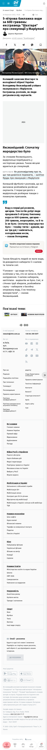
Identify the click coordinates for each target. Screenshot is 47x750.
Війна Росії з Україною (17, 452)
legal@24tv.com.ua (31, 717)
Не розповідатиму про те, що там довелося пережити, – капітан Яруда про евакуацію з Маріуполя (23, 174)
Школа (9, 573)
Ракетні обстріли (13, 455)
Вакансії (28, 392)
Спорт (9, 609)
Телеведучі (7, 386)
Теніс (9, 619)
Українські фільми (14, 548)
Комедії (10, 555)
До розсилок (15, 657)
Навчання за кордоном (16, 583)
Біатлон (10, 622)
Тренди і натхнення (14, 601)
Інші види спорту (13, 625)
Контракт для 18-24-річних (17, 496)
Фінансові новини (14, 524)
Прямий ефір (12, 434)
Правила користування (11, 394)
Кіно (9, 542)
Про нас (6, 370)
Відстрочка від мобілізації (17, 499)
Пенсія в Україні (13, 533)
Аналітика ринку (13, 594)
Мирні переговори (14, 462)
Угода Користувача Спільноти (32, 375)
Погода (10, 444)
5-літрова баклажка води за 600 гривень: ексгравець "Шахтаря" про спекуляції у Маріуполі (34, 10)
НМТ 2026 (10, 576)
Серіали (10, 558)
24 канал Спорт (8, 10)
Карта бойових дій (14, 458)
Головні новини (13, 427)
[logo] (16, 3)
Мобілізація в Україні (17, 483)
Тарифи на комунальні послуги (19, 527)
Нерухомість (13, 591)
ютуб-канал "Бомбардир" (23, 38)
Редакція (6, 374)
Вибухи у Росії (12, 472)
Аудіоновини (12, 440)
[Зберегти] (40, 45)
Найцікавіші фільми (15, 545)
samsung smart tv (27, 680)
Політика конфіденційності (9, 399)
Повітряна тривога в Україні (18, 465)
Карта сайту (29, 404)
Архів (27, 400)
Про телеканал (8, 382)
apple (27, 673)
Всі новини (12, 424)
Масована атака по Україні (17, 468)
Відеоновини (12, 437)
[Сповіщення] (44, 3)
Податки (10, 530)
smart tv (10, 680)
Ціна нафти (11, 517)
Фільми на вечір (13, 551)
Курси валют (12, 520)
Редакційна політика (10, 378)
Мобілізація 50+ (13, 490)
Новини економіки (15, 514)
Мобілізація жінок (14, 493)
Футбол (19, 10)
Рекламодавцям (9, 390)
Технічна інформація (33, 384)
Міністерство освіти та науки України (21, 569)
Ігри (26, 408)
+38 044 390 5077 (31, 334)
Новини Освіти (13, 566)
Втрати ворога (12, 475)
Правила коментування (34, 380)
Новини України (13, 430)
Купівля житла (12, 597)
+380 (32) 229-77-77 (17, 714)
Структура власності (32, 396)
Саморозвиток (12, 579)
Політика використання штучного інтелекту (11, 404)
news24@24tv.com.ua (11, 334)
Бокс (8, 612)
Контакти (28, 388)
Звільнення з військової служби (19, 486)
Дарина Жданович (15, 34)
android (10, 673)
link (26, 343)
